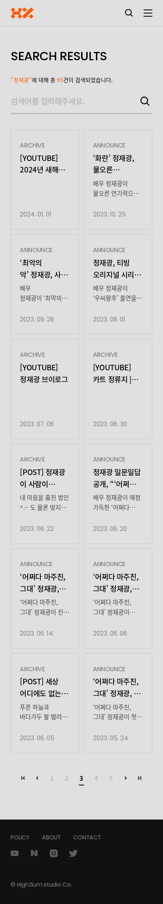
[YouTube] (14, 853)
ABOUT (51, 837)
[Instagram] (53, 853)
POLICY (20, 837)
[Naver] (34, 853)
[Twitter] (73, 853)
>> (139, 778)
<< (23, 778)
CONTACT (87, 837)
